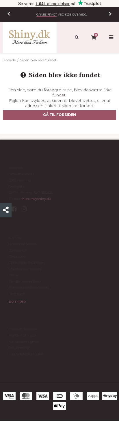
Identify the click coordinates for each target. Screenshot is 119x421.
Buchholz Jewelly (23, 244)
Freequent (17, 294)
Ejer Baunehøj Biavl (25, 281)
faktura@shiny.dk (36, 199)
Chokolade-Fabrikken (26, 262)
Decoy (13, 275)
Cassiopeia (17, 256)
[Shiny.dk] (30, 37)
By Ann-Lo (17, 250)
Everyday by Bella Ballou (29, 287)
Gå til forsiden (59, 115)
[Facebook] (16, 208)
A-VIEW (15, 238)
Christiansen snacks (25, 269)
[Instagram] (26, 208)
